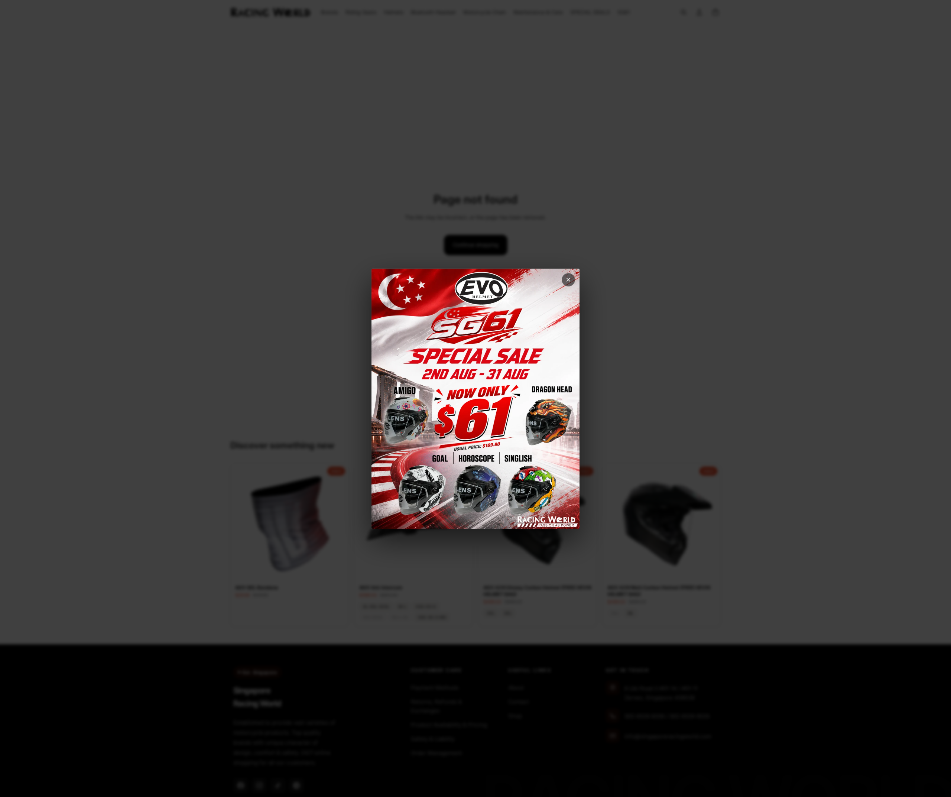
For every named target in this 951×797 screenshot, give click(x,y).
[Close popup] (568, 279)
